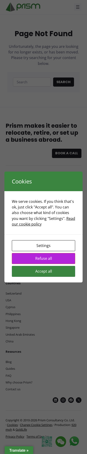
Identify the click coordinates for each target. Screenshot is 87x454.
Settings (43, 245)
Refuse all (43, 258)
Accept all (43, 271)
